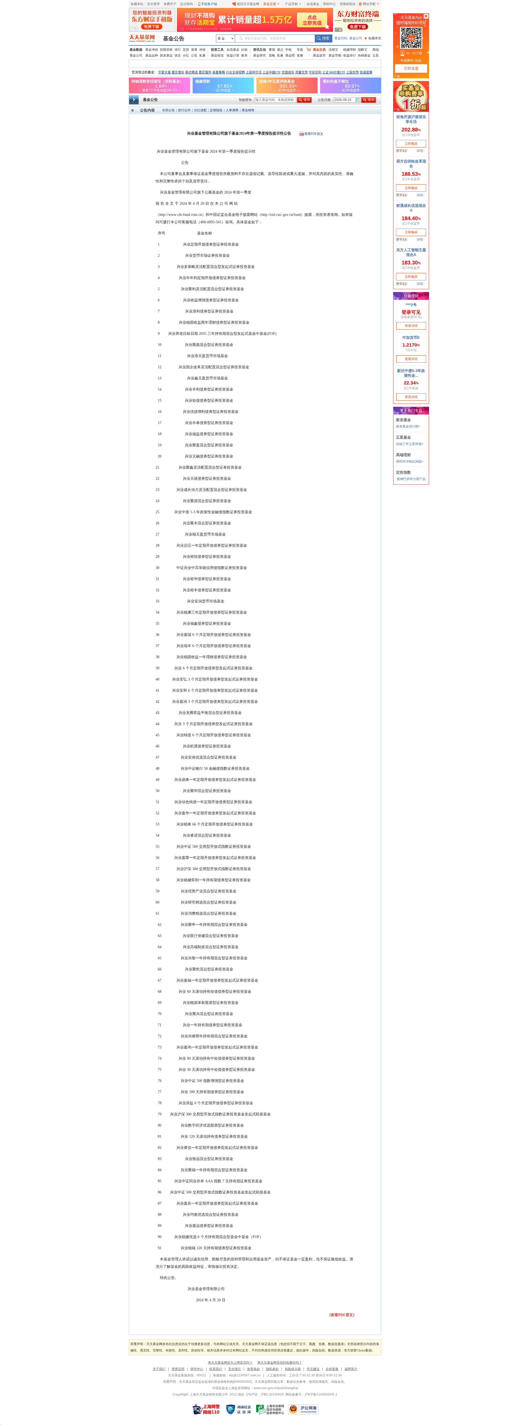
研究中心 (196, 1369)
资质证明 (178, 1369)
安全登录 (153, 4)
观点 (280, 50)
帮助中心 (329, 4)
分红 (186, 55)
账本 (244, 55)
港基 (194, 50)
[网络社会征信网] (238, 1409)
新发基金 (166, 55)
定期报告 (216, 110)
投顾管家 (166, 50)
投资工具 (217, 50)
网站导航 (369, 4)
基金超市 (319, 55)
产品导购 (291, 4)
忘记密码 (186, 4)
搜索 (323, 38)
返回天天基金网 (248, 4)
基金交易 (269, 4)
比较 (244, 50)
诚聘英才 (351, 1369)
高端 (375, 50)
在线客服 (332, 1369)
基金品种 (151, 55)
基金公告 (173, 38)
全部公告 (168, 110)
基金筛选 (217, 55)
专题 (300, 50)
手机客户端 (209, 4)
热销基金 (364, 55)
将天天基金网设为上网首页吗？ (230, 1362)
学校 (288, 50)
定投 (186, 50)
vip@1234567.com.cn (245, 1375)
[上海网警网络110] (206, 1409)
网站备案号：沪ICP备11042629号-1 (311, 1394)
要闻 (272, 50)
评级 (202, 50)
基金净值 (151, 50)
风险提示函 (293, 1369)
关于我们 (159, 1369)
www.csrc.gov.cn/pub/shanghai (276, 1388)
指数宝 (362, 50)
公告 (194, 55)
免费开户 (170, 4)
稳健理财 (349, 50)
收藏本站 (137, 4)
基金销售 (248, 110)
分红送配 (200, 110)
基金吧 (290, 55)
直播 (300, 55)
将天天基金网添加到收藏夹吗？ (279, 1362)
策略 (272, 55)
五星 (375, 55)
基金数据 (136, 50)
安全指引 (234, 1369)
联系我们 (215, 1369)
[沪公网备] (303, 1409)
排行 (178, 50)
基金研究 (259, 55)
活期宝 (333, 50)
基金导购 (335, 55)
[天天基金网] (144, 38)
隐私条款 (272, 1369)
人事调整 (232, 110)
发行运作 (184, 110)
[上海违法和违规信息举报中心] (270, 1409)
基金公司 (355, 38)
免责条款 (253, 1369)
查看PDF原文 (313, 134)
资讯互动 (259, 50)
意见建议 (313, 1369)
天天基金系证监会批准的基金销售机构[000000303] (215, 1382)
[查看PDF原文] (341, 1315)
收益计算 (233, 55)
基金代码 (340, 38)
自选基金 (313, 4)
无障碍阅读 (347, 4)
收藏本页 (372, 38)
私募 (202, 55)
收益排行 (349, 55)
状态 (178, 55)
